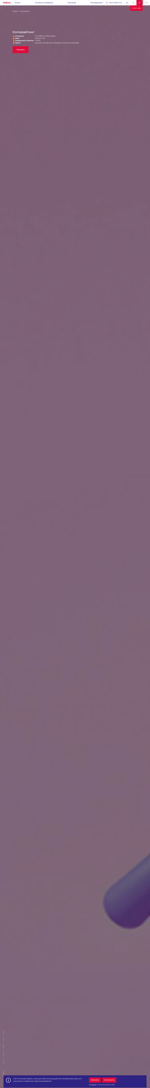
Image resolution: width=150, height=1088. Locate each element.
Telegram (3, 1032)
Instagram (3, 1046)
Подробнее (92, 1084)
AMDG (7, 2)
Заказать (20, 50)
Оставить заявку (136, 8)
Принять (95, 1080)
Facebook (3, 1061)
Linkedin (3, 1039)
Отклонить (109, 1080)
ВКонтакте (3, 1053)
